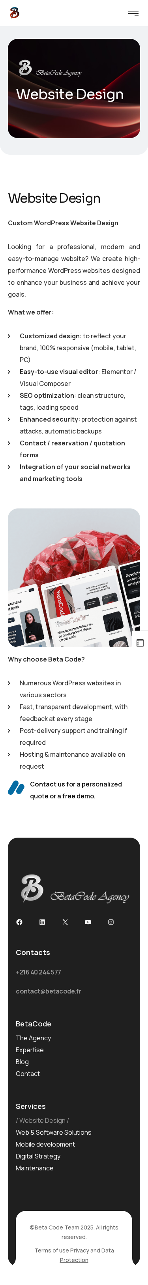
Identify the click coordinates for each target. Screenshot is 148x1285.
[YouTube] (88, 922)
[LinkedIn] (42, 922)
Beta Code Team (57, 1227)
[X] (65, 922)
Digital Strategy (38, 1156)
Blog (22, 1061)
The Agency (33, 1038)
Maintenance (35, 1168)
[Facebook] (19, 922)
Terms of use (51, 1250)
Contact (28, 1073)
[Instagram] (110, 922)
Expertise (30, 1049)
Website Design (42, 1120)
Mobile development (45, 1144)
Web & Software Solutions (54, 1132)
